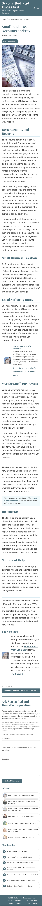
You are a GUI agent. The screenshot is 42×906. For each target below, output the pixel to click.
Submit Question (12, 781)
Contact (27, 903)
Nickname (6, 739)
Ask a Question (9, 41)
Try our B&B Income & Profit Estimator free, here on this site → (24, 371)
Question (5, 759)
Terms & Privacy (31, 901)
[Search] (33, 8)
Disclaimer (18, 901)
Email (19, 749)
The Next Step (10, 631)
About (10, 901)
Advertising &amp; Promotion (19, 19)
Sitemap (18, 903)
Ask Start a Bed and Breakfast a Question (20, 690)
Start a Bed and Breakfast (15, 5)
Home (4, 19)
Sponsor (35, 903)
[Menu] (38, 8)
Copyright (9, 903)
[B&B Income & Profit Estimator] (5, 656)
